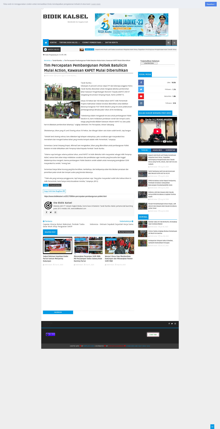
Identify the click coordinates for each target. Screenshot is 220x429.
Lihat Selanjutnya (127, 232)
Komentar (170, 150)
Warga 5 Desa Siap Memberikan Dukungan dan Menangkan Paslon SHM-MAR (119, 258)
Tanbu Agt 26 (80, 49)
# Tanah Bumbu (55, 185)
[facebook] (169, 324)
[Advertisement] (88, 273)
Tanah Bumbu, (71, 76)
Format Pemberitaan (91, 43)
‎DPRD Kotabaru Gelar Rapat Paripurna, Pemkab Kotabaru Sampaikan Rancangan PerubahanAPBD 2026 (162, 183)
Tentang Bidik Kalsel (68, 43)
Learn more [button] (95, 4)
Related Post (50, 232)
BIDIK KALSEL (65, 16)
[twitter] (172, 324)
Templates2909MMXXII (116, 346)
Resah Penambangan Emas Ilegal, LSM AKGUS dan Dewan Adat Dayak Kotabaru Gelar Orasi (162, 206)
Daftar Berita (111, 43)
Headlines (157, 150)
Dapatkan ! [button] (211, 4)
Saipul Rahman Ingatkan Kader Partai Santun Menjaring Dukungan (55, 258)
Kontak (53, 43)
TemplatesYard (89, 346)
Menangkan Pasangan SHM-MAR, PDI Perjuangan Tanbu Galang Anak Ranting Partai (88, 258)
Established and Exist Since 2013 (138, 346)
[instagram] (175, 324)
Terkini (144, 150)
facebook (58, 312)
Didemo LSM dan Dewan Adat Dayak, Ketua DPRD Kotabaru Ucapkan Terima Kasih (162, 194)
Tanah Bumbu (57, 60)
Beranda (47, 60)
